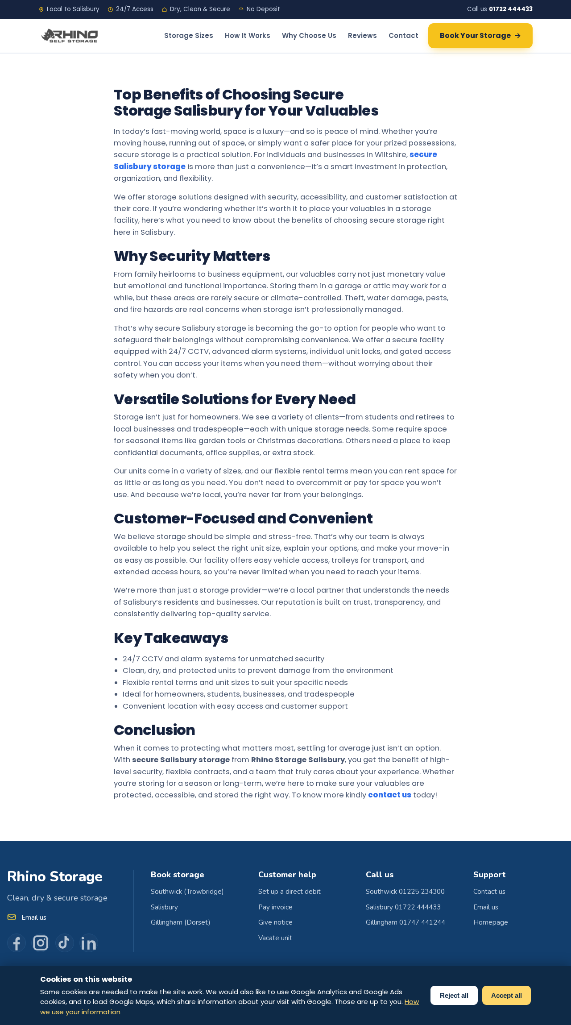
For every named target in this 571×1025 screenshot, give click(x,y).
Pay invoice (275, 907)
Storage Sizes (188, 35)
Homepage (490, 922)
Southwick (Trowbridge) (187, 891)
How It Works (247, 35)
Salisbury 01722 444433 (403, 907)
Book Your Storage (480, 35)
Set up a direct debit (289, 891)
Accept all (506, 995)
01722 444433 (511, 9)
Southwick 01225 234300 (405, 891)
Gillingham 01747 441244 (405, 922)
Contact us (489, 891)
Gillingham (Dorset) (181, 922)
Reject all (454, 995)
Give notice (275, 922)
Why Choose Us (309, 35)
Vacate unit (275, 938)
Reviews (362, 35)
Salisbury (164, 907)
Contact (403, 35)
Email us (33, 917)
